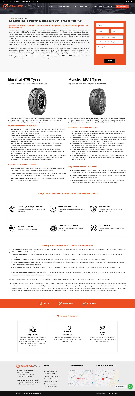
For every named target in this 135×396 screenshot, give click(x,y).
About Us (41, 7)
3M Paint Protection (50, 384)
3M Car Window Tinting (51, 381)
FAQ (75, 7)
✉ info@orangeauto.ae (22, 1)
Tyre (15, 18)
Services (52, 7)
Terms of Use (113, 393)
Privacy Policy (100, 393)
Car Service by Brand (50, 387)
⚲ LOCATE (35, 1)
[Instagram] (128, 1)
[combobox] (110, 42)
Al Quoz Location (76, 366)
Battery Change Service (51, 376)
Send (110, 61)
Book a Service (122, 7)
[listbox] (110, 37)
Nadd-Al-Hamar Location (106, 366)
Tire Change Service (50, 371)
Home (11, 18)
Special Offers (84, 7)
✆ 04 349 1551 (7, 1)
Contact (110, 7)
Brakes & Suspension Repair (53, 379)
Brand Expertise (64, 7)
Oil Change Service (50, 374)
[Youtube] (131, 1)
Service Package (98, 7)
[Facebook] (126, 1)
